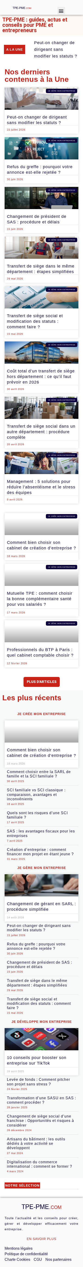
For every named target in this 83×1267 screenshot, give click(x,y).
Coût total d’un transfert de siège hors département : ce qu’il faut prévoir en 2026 (41, 376)
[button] (61, 11)
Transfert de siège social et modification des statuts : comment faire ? (35, 321)
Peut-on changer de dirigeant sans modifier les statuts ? (55, 49)
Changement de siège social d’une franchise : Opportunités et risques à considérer (40, 1120)
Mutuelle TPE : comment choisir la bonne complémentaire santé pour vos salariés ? (39, 599)
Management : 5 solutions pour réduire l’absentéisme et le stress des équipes (41, 487)
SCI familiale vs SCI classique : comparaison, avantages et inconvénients (36, 794)
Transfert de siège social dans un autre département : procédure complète (41, 432)
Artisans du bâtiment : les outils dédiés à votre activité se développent (36, 1143)
